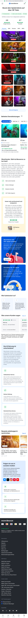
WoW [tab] (9, 28)
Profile (13, 616)
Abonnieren (7, 259)
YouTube (17, 479)
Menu (8, 616)
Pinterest (14, 479)
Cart (24, 616)
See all (24, 315)
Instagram (11, 479)
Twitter (8, 479)
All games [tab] (4, 28)
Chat (19, 616)
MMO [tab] (23, 28)
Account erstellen (9, 287)
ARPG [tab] (19, 28)
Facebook (4, 479)
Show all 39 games (13, 110)
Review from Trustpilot (13, 222)
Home (3, 616)
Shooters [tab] (14, 28)
